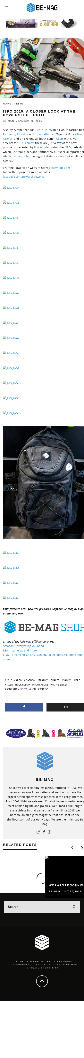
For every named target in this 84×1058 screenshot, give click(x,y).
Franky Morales (18, 134)
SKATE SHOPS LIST (44, 968)
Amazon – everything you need (23, 646)
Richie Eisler (43, 130)
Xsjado (43, 689)
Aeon (59, 138)
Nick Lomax (26, 143)
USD (33, 689)
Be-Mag (8, 121)
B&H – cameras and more (20, 650)
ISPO (67, 147)
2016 (9, 680)
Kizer (9, 684)
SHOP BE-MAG (67, 965)
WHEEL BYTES (40, 961)
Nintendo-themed (43, 134)
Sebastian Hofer (19, 156)
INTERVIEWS (21, 965)
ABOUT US (43, 965)
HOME (20, 961)
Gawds (67, 680)
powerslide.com (59, 168)
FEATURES (64, 961)
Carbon (30, 680)
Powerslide (41, 147)
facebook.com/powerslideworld (24, 176)
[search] (74, 907)
